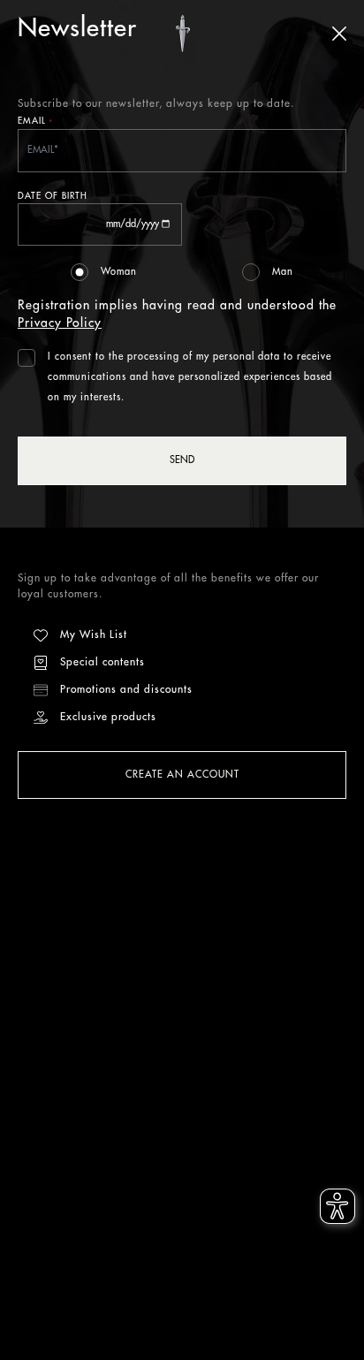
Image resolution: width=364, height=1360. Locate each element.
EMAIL (35, 122)
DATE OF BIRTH (52, 196)
